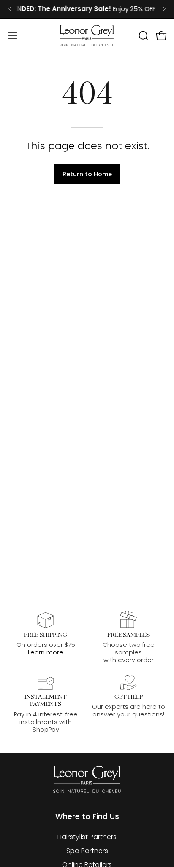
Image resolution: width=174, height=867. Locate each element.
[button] (143, 36)
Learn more (45, 652)
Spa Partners (87, 851)
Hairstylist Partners (87, 837)
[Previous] (10, 9)
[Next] (164, 9)
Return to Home (87, 174)
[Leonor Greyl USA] (87, 36)
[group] (87, 9)
